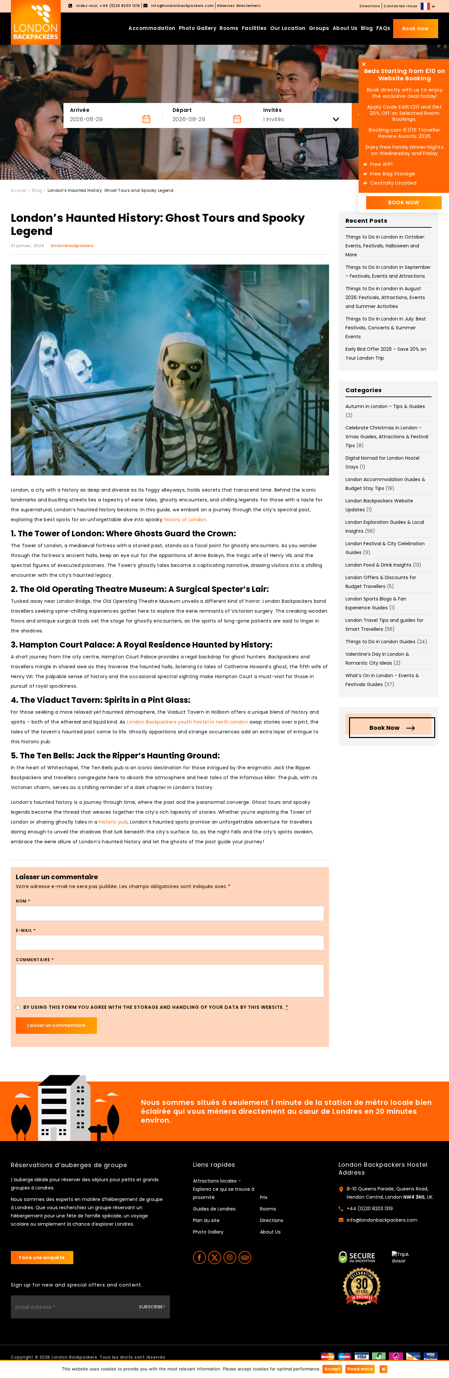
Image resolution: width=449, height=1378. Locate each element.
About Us (345, 28)
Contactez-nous (400, 6)
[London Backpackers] (36, 22)
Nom (23, 901)
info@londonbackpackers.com (382, 1220)
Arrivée (79, 110)
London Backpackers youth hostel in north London (187, 722)
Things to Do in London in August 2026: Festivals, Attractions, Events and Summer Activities (385, 297)
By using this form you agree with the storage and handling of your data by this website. (155, 1007)
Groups (319, 28)
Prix (264, 1197)
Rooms (229, 28)
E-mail (26, 930)
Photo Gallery (198, 28)
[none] (428, 6)
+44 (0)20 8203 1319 (370, 1208)
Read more (360, 1369)
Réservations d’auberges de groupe (69, 1165)
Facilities (254, 28)
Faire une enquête (42, 1257)
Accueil (19, 190)
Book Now (415, 28)
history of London (185, 519)
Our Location (288, 28)
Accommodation (152, 28)
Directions (370, 6)
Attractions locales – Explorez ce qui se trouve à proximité (223, 1189)
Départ (182, 110)
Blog (367, 28)
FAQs (383, 28)
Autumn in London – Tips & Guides (385, 406)
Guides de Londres (214, 1209)
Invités (272, 110)
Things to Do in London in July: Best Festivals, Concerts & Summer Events (385, 328)
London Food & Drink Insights (378, 565)
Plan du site (206, 1220)
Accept (332, 1369)
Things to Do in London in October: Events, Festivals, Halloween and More (385, 246)
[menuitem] (428, 6)
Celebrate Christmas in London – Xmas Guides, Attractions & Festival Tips (386, 436)
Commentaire (35, 959)
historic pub (113, 822)
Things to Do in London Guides (380, 641)
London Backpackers (74, 1357)
